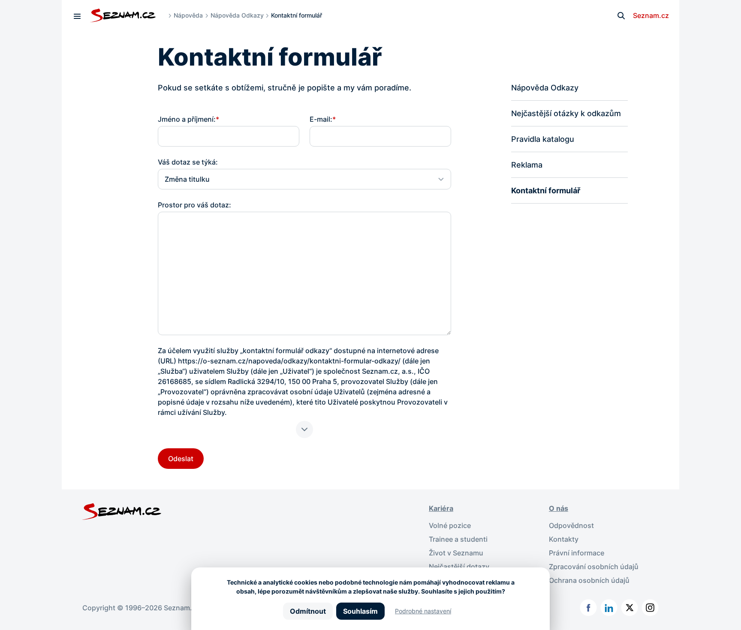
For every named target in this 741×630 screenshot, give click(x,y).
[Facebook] (588, 607)
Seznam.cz (651, 15)
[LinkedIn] (609, 607)
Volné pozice (450, 525)
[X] (629, 607)
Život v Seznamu (456, 553)
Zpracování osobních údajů (594, 566)
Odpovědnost (571, 525)
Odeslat (180, 458)
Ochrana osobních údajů (589, 580)
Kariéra (441, 508)
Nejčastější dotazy (459, 566)
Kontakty (563, 539)
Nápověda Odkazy (237, 15)
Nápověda (188, 15)
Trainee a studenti (458, 539)
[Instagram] (650, 607)
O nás (558, 508)
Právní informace (576, 553)
